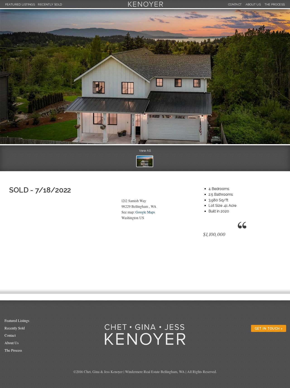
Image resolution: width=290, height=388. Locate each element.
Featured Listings (20, 4)
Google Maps (145, 212)
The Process (275, 4)
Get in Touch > (269, 328)
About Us (253, 4)
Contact (235, 4)
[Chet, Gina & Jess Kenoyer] (145, 7)
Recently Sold (50, 4)
